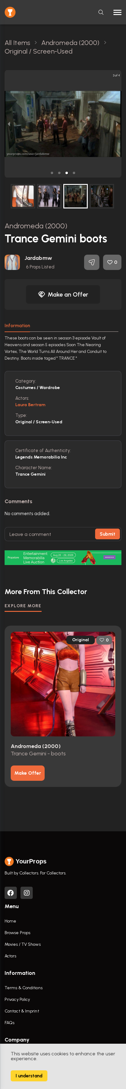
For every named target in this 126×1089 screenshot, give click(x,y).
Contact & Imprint (22, 1011)
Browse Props (17, 932)
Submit (107, 534)
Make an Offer (68, 294)
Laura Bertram (30, 404)
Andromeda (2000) (36, 225)
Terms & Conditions (24, 987)
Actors (11, 956)
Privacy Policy (17, 999)
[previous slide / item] (9, 124)
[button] (52, 173)
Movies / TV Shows (23, 944)
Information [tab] (17, 325)
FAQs (9, 1022)
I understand (29, 1076)
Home (10, 921)
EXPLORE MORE (23, 605)
